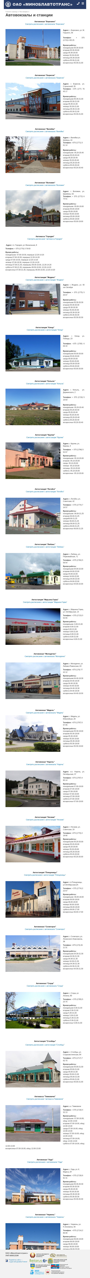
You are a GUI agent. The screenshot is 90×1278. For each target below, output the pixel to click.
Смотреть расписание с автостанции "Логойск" (45, 492)
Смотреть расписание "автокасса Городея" (45, 239)
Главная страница (11, 12)
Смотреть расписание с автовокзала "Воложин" (45, 185)
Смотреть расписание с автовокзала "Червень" (45, 1217)
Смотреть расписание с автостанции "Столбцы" (45, 1045)
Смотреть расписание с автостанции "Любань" (45, 547)
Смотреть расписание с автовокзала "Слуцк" (45, 986)
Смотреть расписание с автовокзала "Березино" (45, 24)
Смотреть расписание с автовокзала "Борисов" (45, 78)
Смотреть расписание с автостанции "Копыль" (45, 384)
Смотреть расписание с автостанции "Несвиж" (45, 820)
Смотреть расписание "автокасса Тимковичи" (45, 1099)
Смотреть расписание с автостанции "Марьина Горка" (45, 602)
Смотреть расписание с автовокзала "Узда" (45, 1162)
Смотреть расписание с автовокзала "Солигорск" (45, 929)
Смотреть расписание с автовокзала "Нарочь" (45, 764)
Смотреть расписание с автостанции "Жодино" (45, 280)
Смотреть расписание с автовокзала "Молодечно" (45, 656)
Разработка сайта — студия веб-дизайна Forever (18, 1261)
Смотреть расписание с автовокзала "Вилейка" (45, 131)
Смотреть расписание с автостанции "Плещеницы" (45, 875)
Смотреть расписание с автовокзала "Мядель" (45, 713)
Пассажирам (23, 12)
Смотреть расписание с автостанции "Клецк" (45, 330)
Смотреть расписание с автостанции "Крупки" (45, 437)
